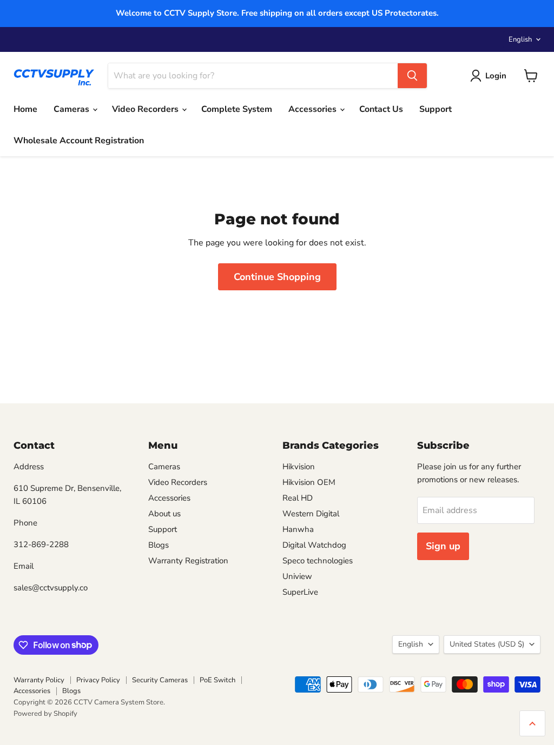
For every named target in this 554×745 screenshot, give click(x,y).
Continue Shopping (277, 276)
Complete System (236, 109)
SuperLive (300, 592)
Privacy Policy (98, 680)
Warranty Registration (188, 560)
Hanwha (298, 529)
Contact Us (381, 109)
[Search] (412, 75)
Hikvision (298, 466)
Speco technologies (317, 560)
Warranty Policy (39, 680)
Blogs (158, 545)
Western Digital (310, 513)
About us (164, 513)
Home (25, 109)
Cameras (72, 109)
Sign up (443, 546)
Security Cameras (160, 680)
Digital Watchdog (314, 545)
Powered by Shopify (45, 714)
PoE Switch (217, 680)
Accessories (313, 109)
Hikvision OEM (308, 482)
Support (435, 109)
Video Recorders (146, 109)
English (520, 39)
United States (487, 644)
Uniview (297, 576)
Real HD (297, 498)
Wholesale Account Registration (79, 141)
